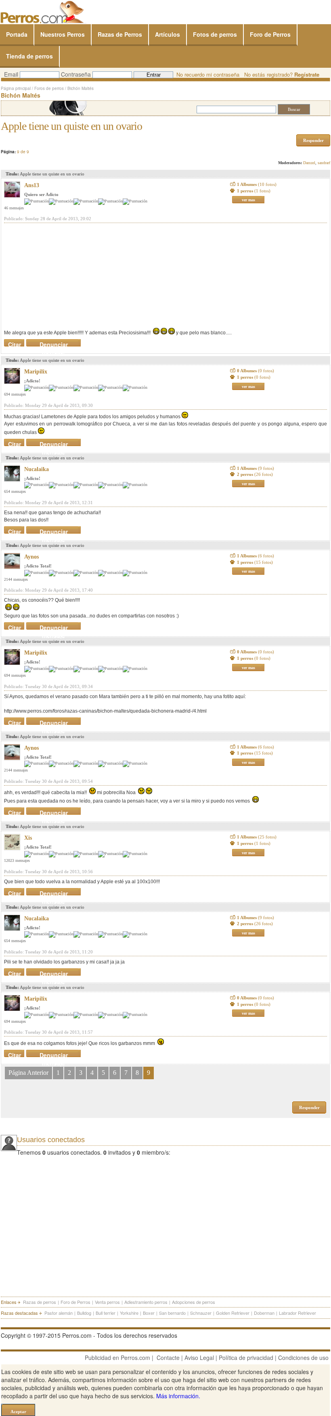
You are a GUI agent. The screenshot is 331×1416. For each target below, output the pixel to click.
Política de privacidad (246, 1357)
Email (11, 74)
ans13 (31, 185)
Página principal (16, 88)
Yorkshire (129, 1313)
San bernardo (172, 1313)
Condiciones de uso (303, 1357)
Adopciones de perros (193, 1302)
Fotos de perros (215, 34)
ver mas (248, 200)
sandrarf (324, 163)
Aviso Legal (199, 1357)
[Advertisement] (64, 275)
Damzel (309, 163)
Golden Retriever (232, 1313)
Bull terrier (105, 1313)
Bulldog (84, 1313)
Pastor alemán (58, 1313)
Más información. (178, 1396)
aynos (31, 557)
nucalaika (36, 469)
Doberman (264, 1313)
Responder (313, 140)
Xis (28, 838)
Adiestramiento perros (146, 1302)
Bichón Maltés (80, 88)
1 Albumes (257, 184)
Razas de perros (39, 1302)
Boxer (149, 1313)
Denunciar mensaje (54, 342)
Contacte (168, 1357)
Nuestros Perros (62, 34)
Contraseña (76, 74)
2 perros (255, 474)
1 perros (253, 190)
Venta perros (107, 1302)
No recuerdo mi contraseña (207, 74)
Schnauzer (201, 1313)
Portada (16, 34)
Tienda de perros (29, 56)
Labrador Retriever (297, 1313)
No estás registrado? (281, 74)
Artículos (167, 34)
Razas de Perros (120, 34)
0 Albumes (255, 370)
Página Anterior (28, 1072)
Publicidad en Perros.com (117, 1357)
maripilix (35, 372)
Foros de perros (49, 88)
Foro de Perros (270, 34)
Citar (14, 342)
